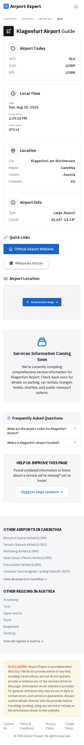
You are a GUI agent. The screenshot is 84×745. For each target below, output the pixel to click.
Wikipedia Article (29, 263)
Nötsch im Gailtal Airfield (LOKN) (25, 538)
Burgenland (11, 627)
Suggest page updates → (42, 492)
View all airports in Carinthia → (25, 579)
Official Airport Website (34, 249)
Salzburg (9, 633)
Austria (27, 18)
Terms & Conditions (27, 726)
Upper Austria (12, 613)
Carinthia (45, 18)
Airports (9, 18)
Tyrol (6, 606)
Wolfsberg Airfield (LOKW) (21, 551)
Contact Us (8, 726)
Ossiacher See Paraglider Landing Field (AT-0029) (36, 571)
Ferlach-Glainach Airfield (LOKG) (25, 545)
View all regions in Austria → (23, 641)
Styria (7, 620)
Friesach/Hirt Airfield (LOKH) (22, 565)
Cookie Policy (69, 726)
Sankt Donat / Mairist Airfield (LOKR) (27, 558)
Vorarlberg (10, 600)
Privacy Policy (51, 726)
